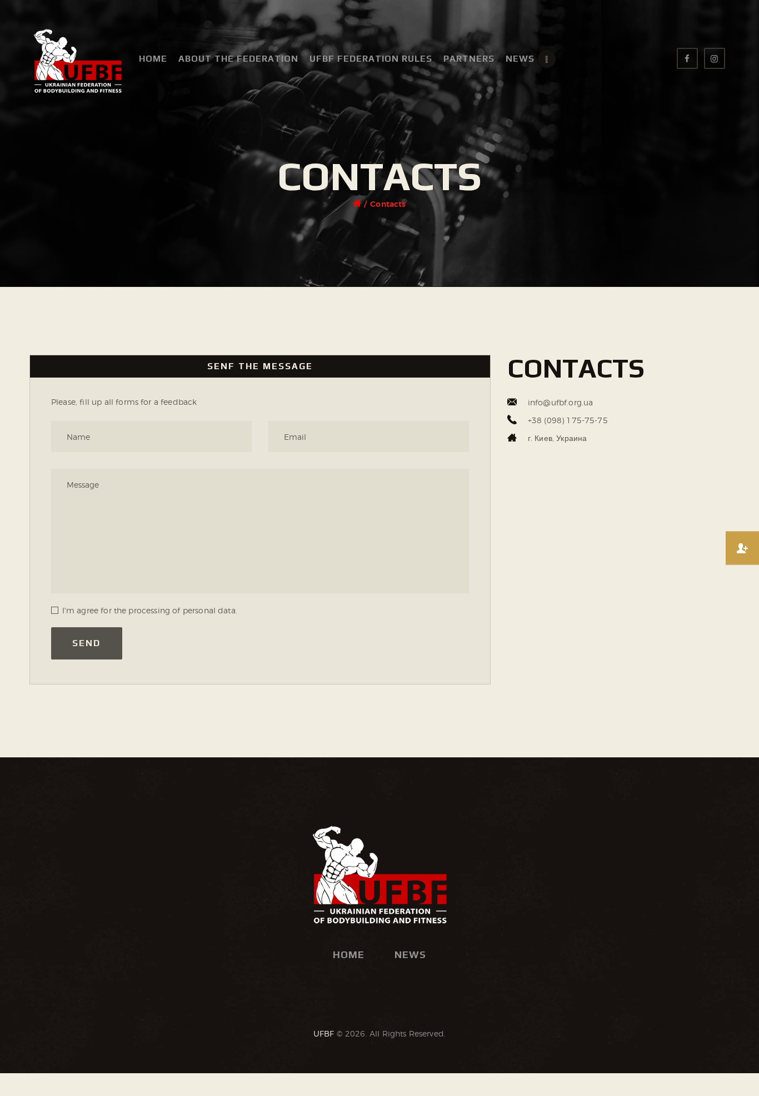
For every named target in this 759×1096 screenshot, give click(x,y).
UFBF (323, 1033)
